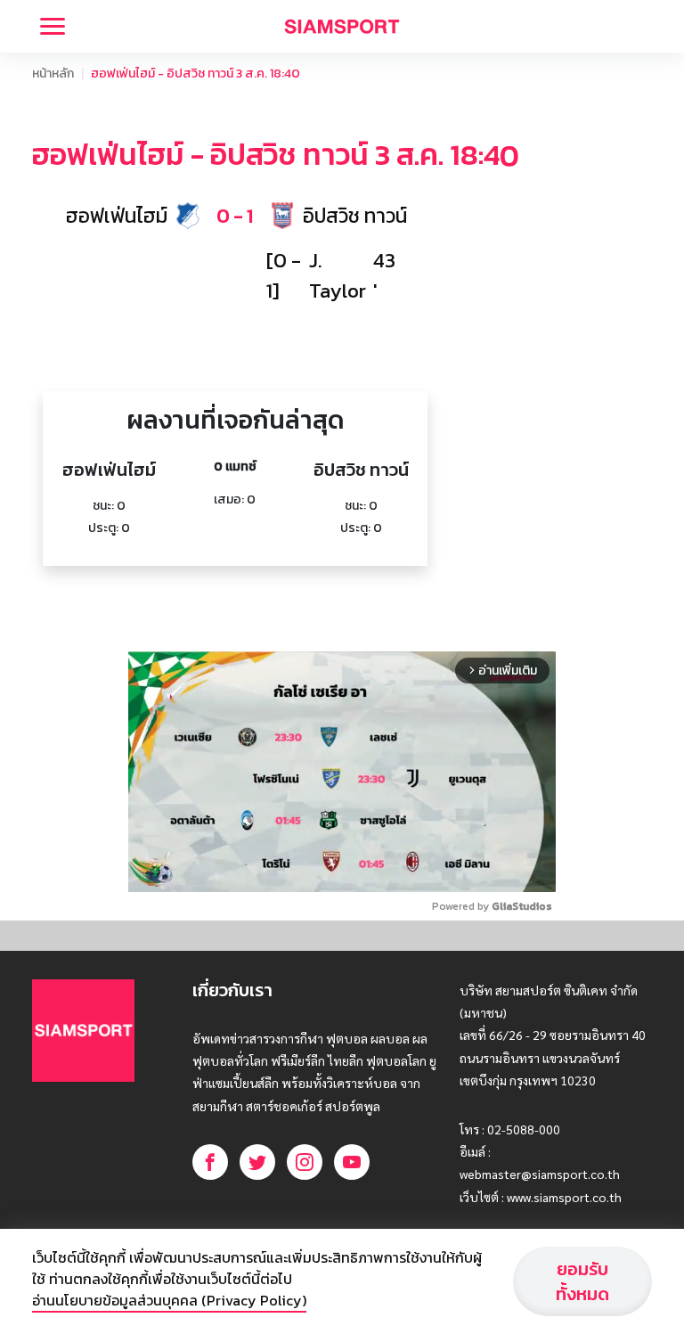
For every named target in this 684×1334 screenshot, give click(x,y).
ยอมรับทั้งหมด (582, 1281)
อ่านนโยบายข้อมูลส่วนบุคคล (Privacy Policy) (169, 1300)
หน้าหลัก (53, 73)
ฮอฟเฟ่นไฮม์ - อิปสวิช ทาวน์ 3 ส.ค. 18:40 (195, 73)
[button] (235, 216)
